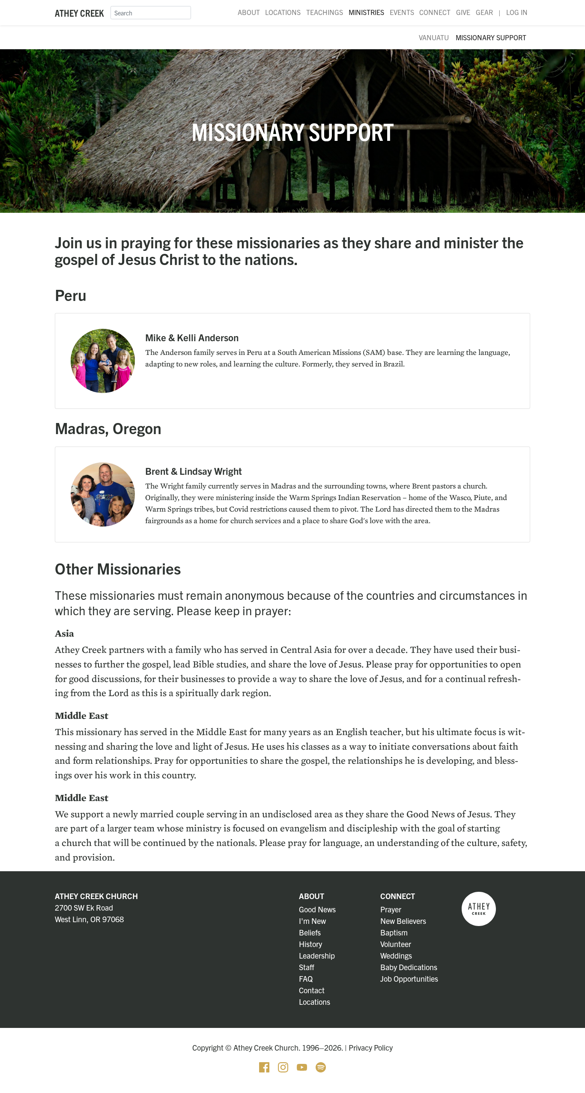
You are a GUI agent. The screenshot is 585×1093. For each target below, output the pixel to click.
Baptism (394, 932)
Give (463, 12)
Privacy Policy (371, 1047)
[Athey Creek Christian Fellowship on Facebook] (265, 1066)
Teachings (324, 12)
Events (402, 12)
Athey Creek (79, 12)
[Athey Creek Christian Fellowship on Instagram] (284, 1066)
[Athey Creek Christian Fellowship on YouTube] (303, 1066)
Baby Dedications (408, 967)
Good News (317, 909)
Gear (484, 12)
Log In (517, 12)
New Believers (403, 921)
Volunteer (395, 944)
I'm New (312, 921)
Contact (312, 990)
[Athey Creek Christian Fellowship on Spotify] (321, 1066)
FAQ (306, 978)
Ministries (366, 12)
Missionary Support (491, 37)
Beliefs (310, 932)
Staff (306, 967)
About (249, 12)
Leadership (317, 955)
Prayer (390, 909)
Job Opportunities (409, 978)
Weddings (396, 955)
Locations (283, 12)
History (310, 944)
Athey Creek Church (96, 896)
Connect (435, 12)
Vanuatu (434, 37)
